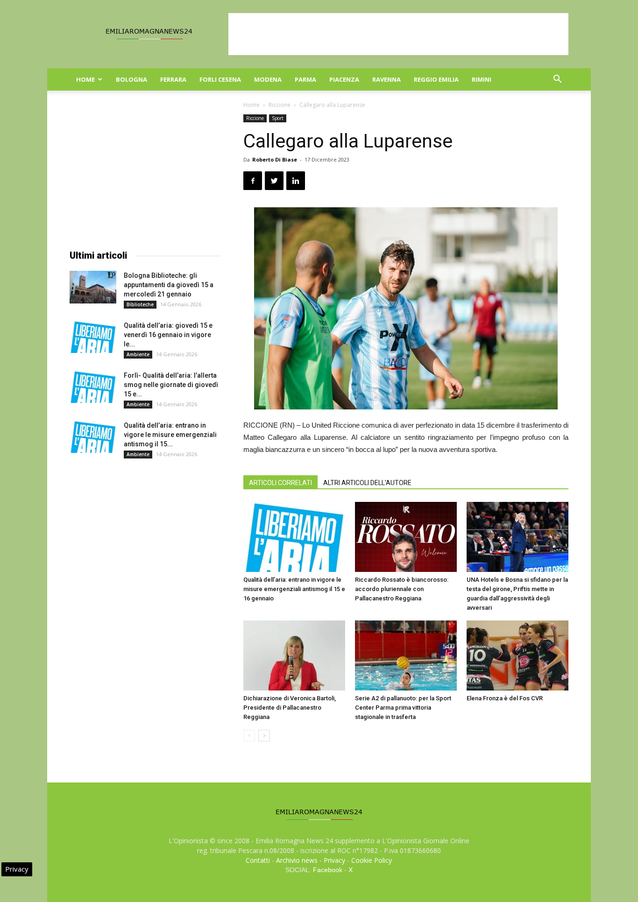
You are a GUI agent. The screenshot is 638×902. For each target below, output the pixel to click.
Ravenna (386, 79)
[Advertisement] (398, 34)
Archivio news (297, 860)
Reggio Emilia (436, 79)
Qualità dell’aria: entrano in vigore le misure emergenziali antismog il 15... (170, 435)
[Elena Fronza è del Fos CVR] (517, 655)
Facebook (327, 870)
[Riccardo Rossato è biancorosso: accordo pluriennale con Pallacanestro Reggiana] (406, 537)
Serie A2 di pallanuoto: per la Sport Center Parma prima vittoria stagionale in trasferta (403, 707)
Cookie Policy (371, 860)
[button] (557, 80)
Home (85, 79)
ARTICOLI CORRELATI (280, 482)
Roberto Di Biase (274, 159)
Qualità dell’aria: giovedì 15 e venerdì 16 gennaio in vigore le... (168, 335)
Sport (278, 118)
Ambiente (138, 354)
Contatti (258, 860)
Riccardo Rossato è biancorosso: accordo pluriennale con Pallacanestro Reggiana (401, 589)
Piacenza (344, 79)
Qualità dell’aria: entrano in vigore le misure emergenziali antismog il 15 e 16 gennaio (294, 589)
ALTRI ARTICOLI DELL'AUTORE (367, 482)
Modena (268, 79)
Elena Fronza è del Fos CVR (505, 698)
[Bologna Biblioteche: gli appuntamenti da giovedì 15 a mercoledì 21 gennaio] (93, 287)
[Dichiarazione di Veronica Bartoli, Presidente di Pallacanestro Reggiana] (294, 655)
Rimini (481, 79)
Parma (305, 79)
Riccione (280, 105)
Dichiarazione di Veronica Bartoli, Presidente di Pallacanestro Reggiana (289, 707)
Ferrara (173, 79)
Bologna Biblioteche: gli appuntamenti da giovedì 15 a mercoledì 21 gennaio (168, 285)
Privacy (334, 860)
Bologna (131, 79)
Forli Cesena (220, 79)
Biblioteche (140, 304)
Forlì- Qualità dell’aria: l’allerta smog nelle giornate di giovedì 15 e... (171, 385)
